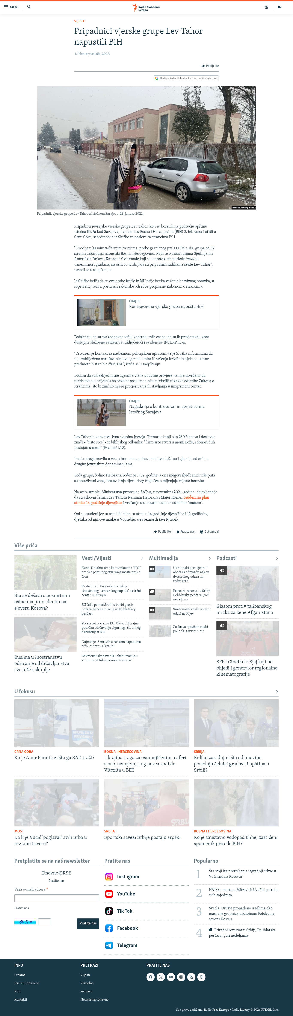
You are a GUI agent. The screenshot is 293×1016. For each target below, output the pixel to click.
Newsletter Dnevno (94, 999)
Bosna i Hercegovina (123, 752)
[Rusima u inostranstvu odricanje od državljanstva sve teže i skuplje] (45, 634)
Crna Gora (23, 752)
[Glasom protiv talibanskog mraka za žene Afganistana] (247, 583)
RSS (17, 991)
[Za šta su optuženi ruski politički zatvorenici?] (160, 631)
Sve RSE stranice (26, 983)
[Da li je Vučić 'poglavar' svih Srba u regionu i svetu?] (56, 802)
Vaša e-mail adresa (31, 890)
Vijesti (80, 21)
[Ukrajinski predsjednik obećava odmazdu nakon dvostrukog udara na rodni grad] (160, 572)
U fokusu (24, 692)
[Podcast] (266, 7)
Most (19, 832)
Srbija (199, 752)
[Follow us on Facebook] (150, 977)
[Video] (279, 7)
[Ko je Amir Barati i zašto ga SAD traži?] (56, 723)
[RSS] (191, 977)
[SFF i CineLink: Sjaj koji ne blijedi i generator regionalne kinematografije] (247, 638)
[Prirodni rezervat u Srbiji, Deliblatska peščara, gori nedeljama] (160, 595)
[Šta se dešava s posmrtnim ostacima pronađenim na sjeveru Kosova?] (45, 572)
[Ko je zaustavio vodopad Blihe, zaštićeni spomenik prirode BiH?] (236, 802)
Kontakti (20, 999)
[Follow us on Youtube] (171, 977)
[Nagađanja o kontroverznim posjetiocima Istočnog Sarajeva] (101, 412)
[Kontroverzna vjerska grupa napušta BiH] (101, 312)
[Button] (210, 66)
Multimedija (163, 558)
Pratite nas (88, 924)
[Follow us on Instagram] (181, 977)
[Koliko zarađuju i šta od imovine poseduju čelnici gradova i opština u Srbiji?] (236, 723)
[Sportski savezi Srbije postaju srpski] (146, 802)
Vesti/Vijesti (96, 558)
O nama (20, 975)
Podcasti (226, 558)
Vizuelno (87, 983)
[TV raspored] (201, 977)
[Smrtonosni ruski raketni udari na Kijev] (160, 613)
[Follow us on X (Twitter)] (161, 977)
